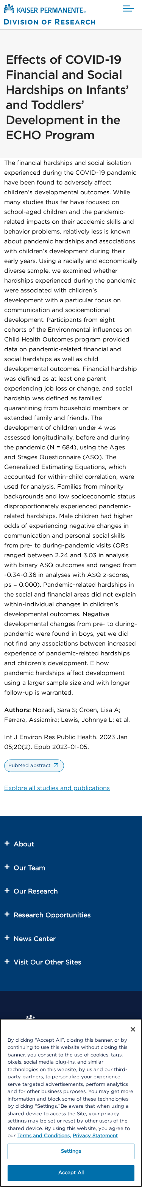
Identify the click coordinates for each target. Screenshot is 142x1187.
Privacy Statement (95, 1135)
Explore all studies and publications (57, 788)
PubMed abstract (29, 765)
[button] (128, 8)
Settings (71, 1151)
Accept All (71, 1172)
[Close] (133, 1029)
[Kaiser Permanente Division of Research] (49, 16)
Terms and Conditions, (44, 1135)
